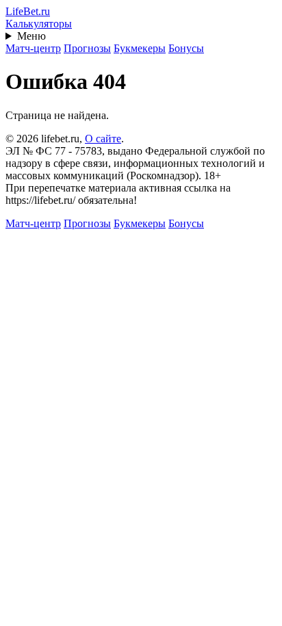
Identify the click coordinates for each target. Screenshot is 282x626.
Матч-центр (33, 48)
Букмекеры (140, 48)
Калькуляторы (38, 23)
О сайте (103, 138)
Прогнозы (87, 48)
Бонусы (186, 48)
